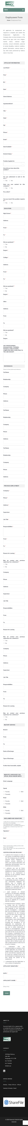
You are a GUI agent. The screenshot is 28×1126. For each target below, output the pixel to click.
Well (22, 791)
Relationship (6, 379)
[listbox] (14, 164)
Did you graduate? (9, 242)
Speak (5, 788)
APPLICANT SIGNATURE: (11, 966)
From (5, 227)
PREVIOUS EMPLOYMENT (11, 485)
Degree (5, 250)
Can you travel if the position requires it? (14, 199)
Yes (6, 180)
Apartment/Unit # (8, 103)
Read (4, 797)
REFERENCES (8, 366)
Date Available (7, 146)
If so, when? (6, 192)
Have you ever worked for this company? (14, 185)
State (5, 118)
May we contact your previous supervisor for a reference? (14, 561)
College (5, 257)
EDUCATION (7, 208)
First (5, 75)
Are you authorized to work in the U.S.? (14, 177)
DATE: (5, 973)
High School (7, 213)
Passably (7, 794)
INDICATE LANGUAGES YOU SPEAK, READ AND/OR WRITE (13, 775)
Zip (4, 125)
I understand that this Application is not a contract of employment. (15, 962)
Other (4, 301)
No (12, 180)
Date (5, 89)
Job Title (6, 519)
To (4, 235)
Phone (5, 132)
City (4, 110)
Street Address (7, 96)
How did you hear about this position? (11, 169)
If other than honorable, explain (12, 765)
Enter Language (7, 781)
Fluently (7, 791)
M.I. (4, 82)
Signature (6, 831)
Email (5, 139)
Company (6, 386)
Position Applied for (8, 161)
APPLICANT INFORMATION (12, 63)
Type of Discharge (8, 758)
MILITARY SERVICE (9, 724)
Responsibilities (8, 526)
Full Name (6, 372)
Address (5, 220)
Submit (6, 993)
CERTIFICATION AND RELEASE (12, 852)
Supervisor (6, 512)
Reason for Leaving (9, 553)
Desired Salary (7, 154)
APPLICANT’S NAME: (9, 980)
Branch (5, 729)
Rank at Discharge (8, 751)
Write (4, 807)
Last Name (6, 67)
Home (8, 20)
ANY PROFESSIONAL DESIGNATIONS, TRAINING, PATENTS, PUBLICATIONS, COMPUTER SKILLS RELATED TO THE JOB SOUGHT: (13, 349)
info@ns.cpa (8, 1065)
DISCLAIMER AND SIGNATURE (13, 818)
